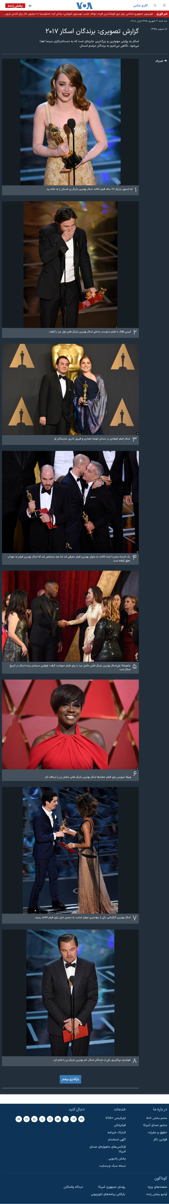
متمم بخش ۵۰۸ (156, 1118)
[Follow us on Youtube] (58, 1119)
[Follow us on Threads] (42, 1119)
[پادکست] (26, 1119)
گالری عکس (140, 5)
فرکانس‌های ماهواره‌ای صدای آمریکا (108, 1149)
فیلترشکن (120, 1125)
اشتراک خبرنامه (116, 1132)
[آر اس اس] (34, 1119)
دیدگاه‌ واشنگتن (73, 1187)
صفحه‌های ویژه (157, 1187)
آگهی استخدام (117, 1140)
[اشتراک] (19, 1119)
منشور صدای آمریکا (155, 1125)
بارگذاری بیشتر (70, 1079)
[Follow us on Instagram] (50, 1119)
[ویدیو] (30, 5)
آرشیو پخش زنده (156, 1194)
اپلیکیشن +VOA (115, 1118)
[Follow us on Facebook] (81, 1119)
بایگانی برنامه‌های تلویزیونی (108, 1194)
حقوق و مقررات (157, 1132)
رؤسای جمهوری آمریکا (111, 1187)
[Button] (161, 62)
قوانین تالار (160, 1140)
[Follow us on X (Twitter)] (66, 1119)
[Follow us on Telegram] (73, 1119)
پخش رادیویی (117, 1159)
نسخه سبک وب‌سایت (112, 1166)
